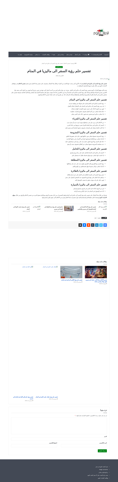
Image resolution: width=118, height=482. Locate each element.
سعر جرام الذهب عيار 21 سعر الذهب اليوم (98, 475)
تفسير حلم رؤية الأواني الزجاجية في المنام (71, 280)
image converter (103, 469)
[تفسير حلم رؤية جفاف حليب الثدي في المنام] (47, 330)
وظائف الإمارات (45, 54)
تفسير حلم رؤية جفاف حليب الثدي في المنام (47, 397)
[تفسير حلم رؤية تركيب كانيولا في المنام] (35, 209)
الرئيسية (106, 54)
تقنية (54, 54)
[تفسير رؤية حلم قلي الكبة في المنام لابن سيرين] (22, 330)
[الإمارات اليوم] (101, 32)
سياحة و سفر (61, 54)
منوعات (86, 54)
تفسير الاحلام (67, 63)
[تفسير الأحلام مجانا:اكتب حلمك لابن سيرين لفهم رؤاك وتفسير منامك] (96, 272)
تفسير (99, 218)
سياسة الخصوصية (28, 54)
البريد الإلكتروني (103, 443)
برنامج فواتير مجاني (103, 472)
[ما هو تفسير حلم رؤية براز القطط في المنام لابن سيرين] (69, 208)
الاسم (105, 436)
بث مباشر (37, 54)
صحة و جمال (69, 54)
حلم (95, 218)
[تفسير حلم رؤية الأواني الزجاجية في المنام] (71, 272)
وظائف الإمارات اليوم (103, 478)
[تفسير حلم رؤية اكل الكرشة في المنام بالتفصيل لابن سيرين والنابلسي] (102, 209)
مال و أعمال (78, 54)
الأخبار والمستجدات (97, 54)
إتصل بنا (20, 54)
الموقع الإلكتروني (53, 443)
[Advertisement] (87, 12)
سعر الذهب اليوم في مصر (102, 466)
